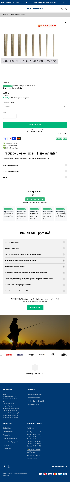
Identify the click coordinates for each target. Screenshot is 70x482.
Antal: (4, 112)
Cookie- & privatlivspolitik (36, 401)
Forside (5, 14)
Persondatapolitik (33, 404)
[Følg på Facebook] (4, 466)
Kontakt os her (35, 307)
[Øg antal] (13, 116)
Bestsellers (6, 445)
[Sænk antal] (5, 116)
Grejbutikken (7, 428)
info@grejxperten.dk (9, 396)
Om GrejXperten (8, 431)
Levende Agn (7, 449)
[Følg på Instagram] (9, 466)
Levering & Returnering (10, 438)
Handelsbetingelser (34, 398)
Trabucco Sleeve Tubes (17, 14)
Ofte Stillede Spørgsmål (10, 442)
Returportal (6, 435)
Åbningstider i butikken (35, 394)
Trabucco (6, 82)
